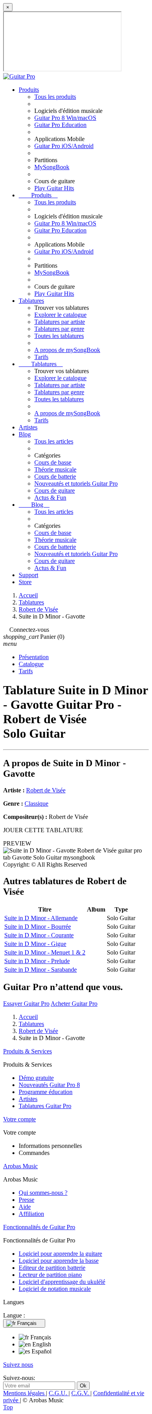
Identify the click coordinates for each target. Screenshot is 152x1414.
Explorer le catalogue (60, 314)
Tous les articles (53, 441)
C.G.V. (80, 1393)
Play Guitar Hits (54, 188)
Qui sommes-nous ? (43, 1192)
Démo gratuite (36, 1077)
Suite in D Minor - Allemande (41, 918)
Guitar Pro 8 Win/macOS (65, 117)
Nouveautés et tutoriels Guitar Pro (76, 483)
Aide (25, 1206)
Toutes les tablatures (59, 335)
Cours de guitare (54, 490)
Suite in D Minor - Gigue (35, 943)
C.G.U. (59, 1393)
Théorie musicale (55, 469)
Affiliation (31, 1213)
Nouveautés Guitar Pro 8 (49, 1085)
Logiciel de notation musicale (55, 1288)
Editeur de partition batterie (52, 1267)
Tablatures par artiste (59, 321)
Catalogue (31, 664)
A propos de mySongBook (67, 350)
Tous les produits (55, 96)
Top (8, 1407)
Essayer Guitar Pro (26, 1003)
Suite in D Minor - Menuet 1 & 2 (44, 952)
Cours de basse (52, 462)
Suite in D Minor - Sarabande (40, 969)
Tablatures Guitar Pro (45, 1106)
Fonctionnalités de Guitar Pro (39, 1227)
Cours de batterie (55, 476)
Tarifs (41, 357)
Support (28, 575)
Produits (29, 89)
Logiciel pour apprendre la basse (59, 1260)
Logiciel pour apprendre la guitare (60, 1253)
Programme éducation (45, 1092)
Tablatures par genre (59, 328)
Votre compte (19, 1119)
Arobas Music (20, 1166)
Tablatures (31, 300)
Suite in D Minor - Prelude (37, 961)
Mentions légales (24, 1393)
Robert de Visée (45, 790)
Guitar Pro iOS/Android (64, 146)
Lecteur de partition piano (50, 1274)
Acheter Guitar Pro (74, 1003)
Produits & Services (27, 1051)
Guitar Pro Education (60, 125)
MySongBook (51, 167)
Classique (36, 803)
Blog (25, 434)
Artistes (28, 427)
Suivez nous (18, 1364)
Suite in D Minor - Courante (39, 935)
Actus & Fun (50, 497)
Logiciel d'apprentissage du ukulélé (62, 1281)
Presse (26, 1199)
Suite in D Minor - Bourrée (37, 926)
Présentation (34, 657)
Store (25, 582)
